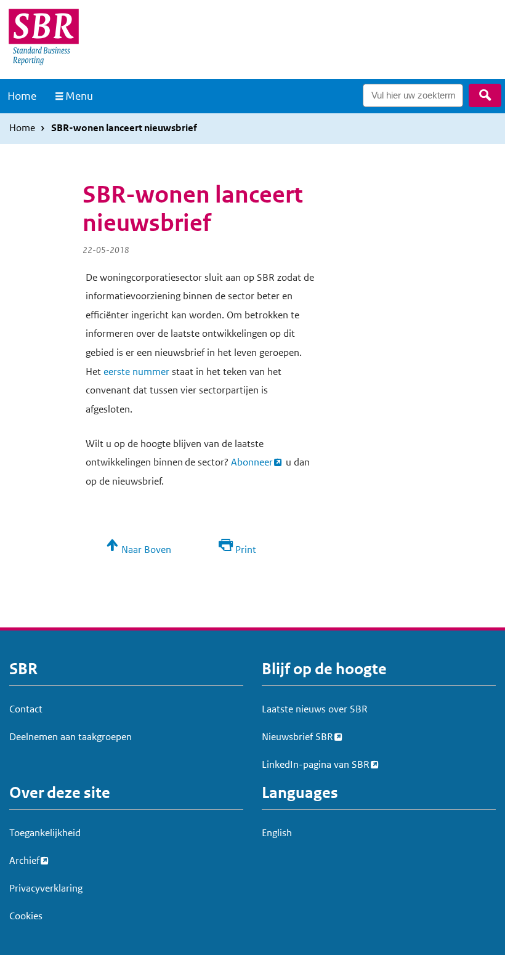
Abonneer (252, 462)
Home (21, 96)
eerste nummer (136, 371)
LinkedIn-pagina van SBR (316, 764)
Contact (25, 709)
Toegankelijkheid (45, 832)
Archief (24, 860)
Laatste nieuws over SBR (315, 709)
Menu (79, 96)
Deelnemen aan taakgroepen (70, 736)
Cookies (25, 915)
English (277, 832)
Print (245, 549)
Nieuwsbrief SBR (297, 736)
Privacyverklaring (46, 888)
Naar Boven (146, 549)
